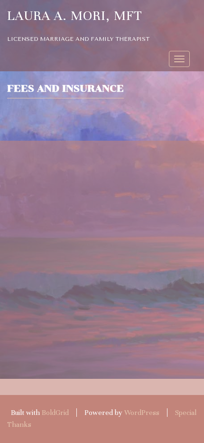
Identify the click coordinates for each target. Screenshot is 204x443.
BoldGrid (55, 412)
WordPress (141, 412)
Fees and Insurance (65, 88)
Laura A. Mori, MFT (74, 16)
